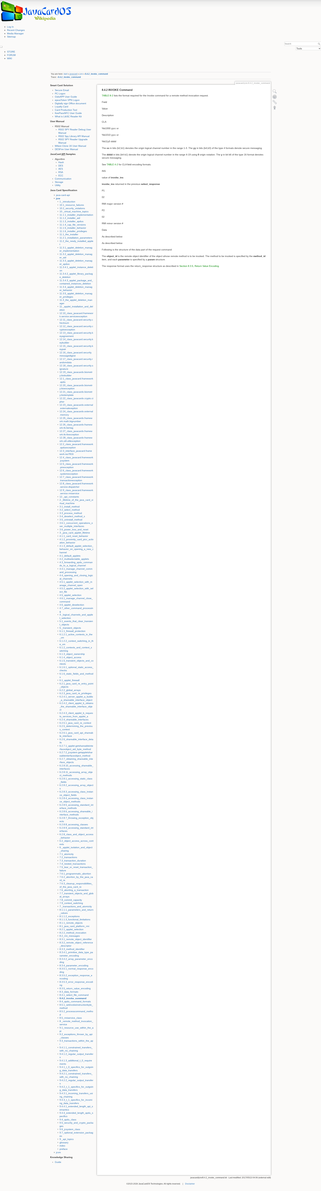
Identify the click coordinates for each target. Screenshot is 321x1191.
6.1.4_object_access (70, 657)
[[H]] (36, 11)
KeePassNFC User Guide (68, 113)
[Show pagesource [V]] (274, 91)
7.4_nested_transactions (73, 863)
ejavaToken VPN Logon (67, 100)
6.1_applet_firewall (69, 680)
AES (60, 168)
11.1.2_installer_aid (70, 218)
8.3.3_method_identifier (72, 949)
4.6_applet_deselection (72, 604)
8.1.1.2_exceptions (70, 916)
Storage (59, 182)
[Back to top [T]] (274, 107)
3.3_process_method (71, 513)
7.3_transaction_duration (73, 860)
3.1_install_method (70, 506)
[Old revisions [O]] (274, 96)
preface (64, 1149)
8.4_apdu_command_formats (75, 1001)
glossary (64, 1142)
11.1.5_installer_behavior (73, 228)
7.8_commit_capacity (71, 900)
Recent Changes (16, 30)
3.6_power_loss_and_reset (74, 529)
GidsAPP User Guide (66, 96)
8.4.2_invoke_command (96, 74)
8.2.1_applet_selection (71, 929)
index (62, 1145)
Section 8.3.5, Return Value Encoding (199, 266)
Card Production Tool (66, 110)
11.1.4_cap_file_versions (73, 224)
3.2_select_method (70, 509)
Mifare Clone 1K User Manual (70, 146)
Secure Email (62, 90)
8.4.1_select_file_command (74, 995)
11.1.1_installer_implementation (76, 214)
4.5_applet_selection (70, 595)
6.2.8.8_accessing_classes (74, 824)
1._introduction (67, 201)
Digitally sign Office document (70, 103)
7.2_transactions (68, 857)
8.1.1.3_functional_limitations (75, 919)
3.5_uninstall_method (71, 519)
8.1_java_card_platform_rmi (74, 926)
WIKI (9, 58)
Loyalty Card (61, 106)
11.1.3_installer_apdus (71, 221)
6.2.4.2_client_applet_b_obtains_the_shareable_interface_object (76, 706)
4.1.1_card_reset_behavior (74, 536)
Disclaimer (190, 1184)
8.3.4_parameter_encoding (74, 965)
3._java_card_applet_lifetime (75, 532)
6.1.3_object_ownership (72, 654)
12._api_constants (69, 496)
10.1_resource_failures (72, 205)
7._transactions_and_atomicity (76, 906)
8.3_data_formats (69, 991)
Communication (63, 178)
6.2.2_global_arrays (70, 690)
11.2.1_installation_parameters (76, 237)
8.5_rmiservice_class (71, 1018)
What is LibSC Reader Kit (68, 116)
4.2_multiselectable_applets (74, 559)
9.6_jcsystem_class (70, 1129)
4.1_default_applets (70, 555)
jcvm (58, 1152)
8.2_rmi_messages (70, 936)
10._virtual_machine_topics (74, 211)
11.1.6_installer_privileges (73, 231)
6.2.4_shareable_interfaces (74, 719)
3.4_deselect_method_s (72, 516)
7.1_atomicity (67, 854)
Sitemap (11, 36)
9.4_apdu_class (68, 1119)
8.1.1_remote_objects (71, 922)
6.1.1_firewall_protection (72, 631)
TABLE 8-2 (107, 95)
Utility (58, 185)
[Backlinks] (274, 102)
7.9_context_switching (71, 903)
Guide (58, 1162)
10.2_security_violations (72, 208)
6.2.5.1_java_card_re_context (75, 723)
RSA (60, 172)
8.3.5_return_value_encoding (75, 988)
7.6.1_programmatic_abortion (75, 873)
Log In (10, 26)
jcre (81, 74)
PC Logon (60, 93)
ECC (60, 175)
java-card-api (63, 195)
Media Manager (15, 33)
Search (319, 44)
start (65, 74)
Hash (61, 162)
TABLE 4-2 (112, 164)
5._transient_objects (70, 628)
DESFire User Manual (66, 149)
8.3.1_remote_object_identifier (76, 939)
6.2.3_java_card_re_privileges (75, 693)
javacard (73, 74)
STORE (11, 51)
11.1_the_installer (69, 234)
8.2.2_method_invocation (73, 932)
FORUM (11, 55)
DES (60, 165)
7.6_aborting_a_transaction (74, 890)
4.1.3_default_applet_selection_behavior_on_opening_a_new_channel (76, 549)
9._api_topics (67, 1139)
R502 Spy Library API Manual (73, 136)
